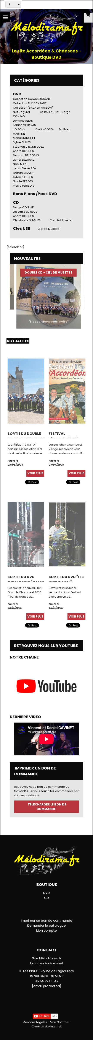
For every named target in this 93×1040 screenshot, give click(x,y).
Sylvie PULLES (22, 142)
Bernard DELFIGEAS (26, 155)
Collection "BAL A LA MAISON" (33, 108)
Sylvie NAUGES (23, 177)
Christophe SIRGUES (27, 220)
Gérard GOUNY (23, 173)
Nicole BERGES (23, 181)
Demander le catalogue (46, 925)
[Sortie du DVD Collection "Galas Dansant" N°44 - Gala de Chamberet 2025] (26, 534)
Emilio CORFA (44, 129)
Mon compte (46, 930)
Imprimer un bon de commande (46, 920)
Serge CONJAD (23, 207)
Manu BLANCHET (24, 138)
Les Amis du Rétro (25, 212)
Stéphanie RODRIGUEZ (28, 147)
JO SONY (19, 129)
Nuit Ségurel (21, 112)
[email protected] (46, 986)
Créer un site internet (46, 1026)
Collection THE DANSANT (29, 103)
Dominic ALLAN (23, 121)
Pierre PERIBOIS (23, 186)
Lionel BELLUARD (24, 160)
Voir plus (35, 473)
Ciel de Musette (61, 220)
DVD (17, 94)
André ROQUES (23, 151)
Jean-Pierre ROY (24, 168)
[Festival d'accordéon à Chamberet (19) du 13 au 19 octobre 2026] (67, 391)
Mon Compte (59, 1022)
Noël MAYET (21, 164)
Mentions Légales (35, 1022)
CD (46, 897)
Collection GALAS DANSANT (31, 99)
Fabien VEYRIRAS (24, 125)
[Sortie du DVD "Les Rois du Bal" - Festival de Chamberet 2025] (67, 534)
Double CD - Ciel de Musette (42, 272)
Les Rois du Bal (49, 112)
